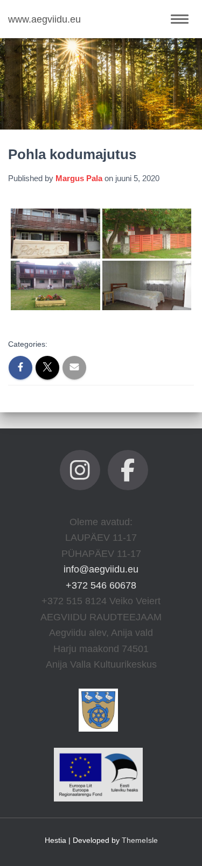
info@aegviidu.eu (101, 569)
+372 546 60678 (101, 585)
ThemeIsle (140, 840)
